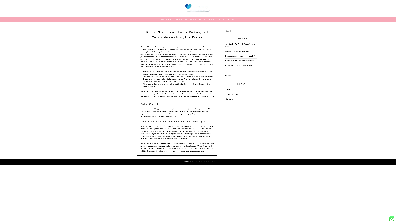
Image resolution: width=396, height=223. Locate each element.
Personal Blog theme (208, 161)
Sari (187, 42)
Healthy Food (167, 19)
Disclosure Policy (232, 94)
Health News (228, 75)
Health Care (195, 19)
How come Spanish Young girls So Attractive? (240, 56)
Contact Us (230, 99)
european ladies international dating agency (239, 65)
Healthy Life (181, 19)
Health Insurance (212, 19)
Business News (203, 111)
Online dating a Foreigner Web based (237, 51)
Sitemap (228, 90)
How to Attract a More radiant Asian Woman (239, 61)
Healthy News (229, 19)
